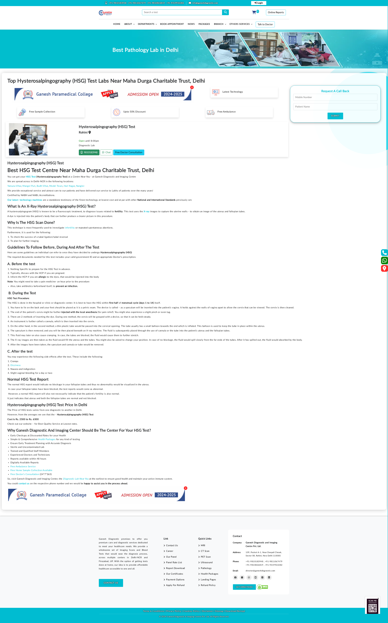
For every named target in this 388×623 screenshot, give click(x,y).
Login (260, 3)
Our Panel (171, 557)
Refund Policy (208, 585)
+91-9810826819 (156, 3)
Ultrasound (206, 562)
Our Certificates (174, 574)
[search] (225, 12)
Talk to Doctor (265, 24)
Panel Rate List (174, 562)
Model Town (56, 186)
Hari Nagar (69, 186)
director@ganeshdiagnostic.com (260, 571)
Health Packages (47, 439)
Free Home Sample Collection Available (31, 470)
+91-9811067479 (137, 3)
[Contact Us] (384, 253)
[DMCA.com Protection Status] (262, 587)
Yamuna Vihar (14, 186)
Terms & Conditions (153, 611)
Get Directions (244, 587)
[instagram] (249, 577)
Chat (107, 152)
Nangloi (80, 186)
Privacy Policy (173, 611)
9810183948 (90, 152)
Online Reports (276, 12)
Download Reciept (235, 611)
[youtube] (255, 577)
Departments (146, 24)
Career (169, 551)
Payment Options (175, 580)
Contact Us (111, 583)
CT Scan (205, 551)
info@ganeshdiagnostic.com (205, 3)
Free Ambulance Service (23, 466)
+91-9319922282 (175, 3)
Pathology (206, 568)
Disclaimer (207, 611)
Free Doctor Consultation (128, 152)
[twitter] (242, 577)
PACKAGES (204, 24)
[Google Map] (384, 269)
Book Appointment (172, 24)
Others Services (239, 24)
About (128, 24)
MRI (203, 545)
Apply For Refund (175, 585)
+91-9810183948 (118, 3)
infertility (70, 228)
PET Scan (206, 557)
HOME (116, 24)
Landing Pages (208, 580)
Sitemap (219, 611)
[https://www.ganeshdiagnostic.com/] (105, 12)
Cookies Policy (191, 611)
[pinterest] (262, 577)
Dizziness (15, 365)
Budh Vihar (42, 186)
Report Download (175, 568)
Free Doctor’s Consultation (24, 474)
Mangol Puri (28, 186)
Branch (219, 24)
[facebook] (235, 577)
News (191, 24)
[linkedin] (269, 577)
